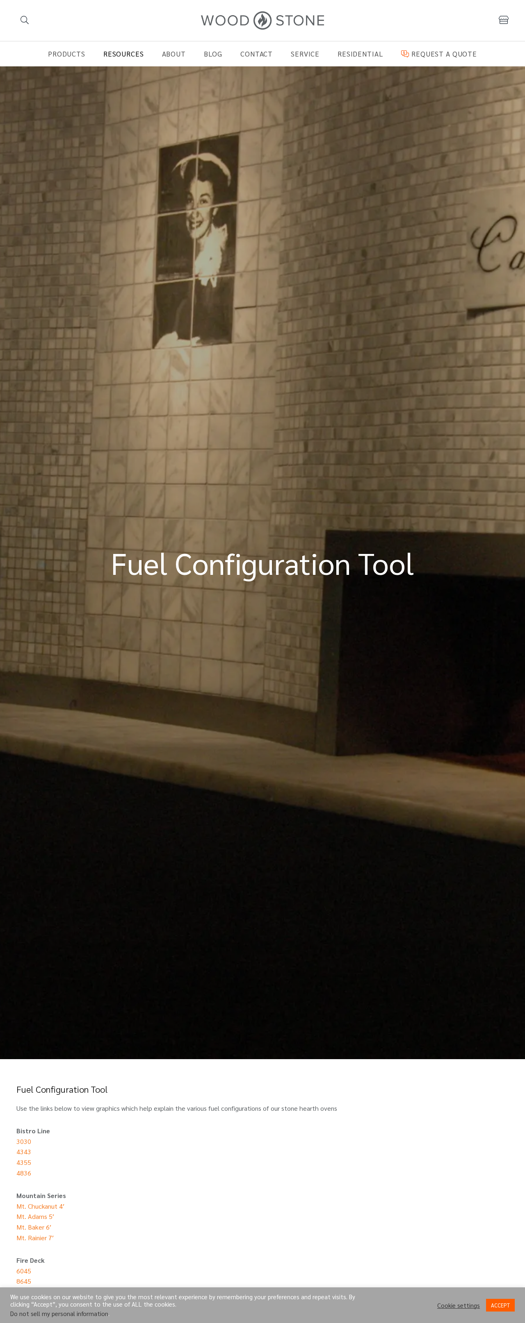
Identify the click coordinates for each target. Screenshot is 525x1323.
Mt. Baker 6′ (33, 1227)
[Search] (24, 20)
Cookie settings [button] (458, 1305)
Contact (256, 53)
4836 (23, 1173)
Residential (360, 53)
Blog (213, 53)
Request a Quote (443, 53)
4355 (23, 1162)
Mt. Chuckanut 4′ (40, 1206)
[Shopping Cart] (504, 20)
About (174, 53)
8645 (23, 1281)
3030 (23, 1141)
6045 (23, 1270)
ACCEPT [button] (500, 1305)
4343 (23, 1151)
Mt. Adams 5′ (35, 1216)
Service (305, 53)
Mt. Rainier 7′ (35, 1237)
